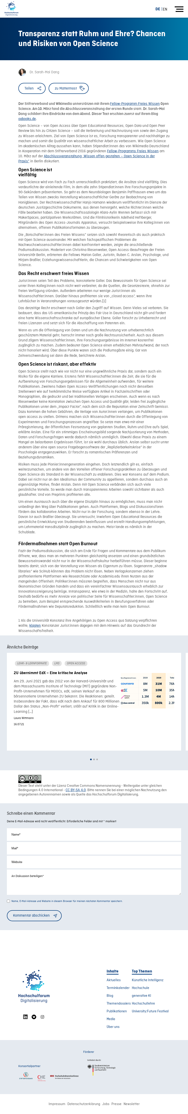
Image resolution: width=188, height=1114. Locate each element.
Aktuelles (114, 980)
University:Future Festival (150, 1011)
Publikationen (117, 1011)
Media (111, 1019)
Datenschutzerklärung (83, 1104)
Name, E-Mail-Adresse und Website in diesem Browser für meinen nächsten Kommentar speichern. (67, 901)
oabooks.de (27, 119)
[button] (91, 759)
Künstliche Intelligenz (147, 980)
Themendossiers (119, 1003)
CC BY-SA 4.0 (76, 790)
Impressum (57, 1104)
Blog (110, 996)
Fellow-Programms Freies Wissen (133, 151)
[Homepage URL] (11, 9)
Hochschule (140, 988)
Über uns (113, 1027)
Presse (116, 1104)
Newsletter (132, 1104)
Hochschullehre (143, 1003)
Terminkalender (118, 988)
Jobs (105, 1104)
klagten (35, 626)
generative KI (141, 996)
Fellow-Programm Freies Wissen (135, 104)
